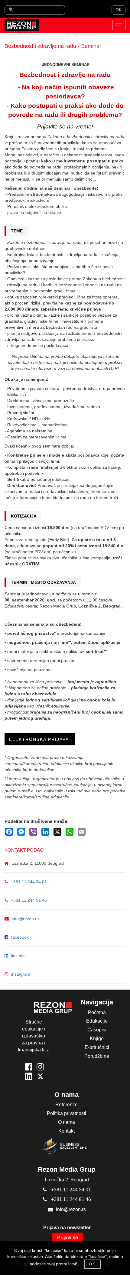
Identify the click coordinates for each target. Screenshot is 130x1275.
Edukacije (97, 1021)
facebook (20, 937)
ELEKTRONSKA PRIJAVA (40, 739)
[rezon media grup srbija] (22, 25)
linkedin (18, 955)
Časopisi (96, 1029)
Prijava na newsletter (67, 1227)
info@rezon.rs (25, 918)
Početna (97, 1012)
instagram (20, 974)
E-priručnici (97, 1047)
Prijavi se (67, 1237)
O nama (66, 1122)
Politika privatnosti (66, 1113)
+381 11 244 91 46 (29, 900)
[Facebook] (28, 1068)
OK (118, 9)
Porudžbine (96, 1056)
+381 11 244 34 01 (29, 881)
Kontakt (66, 1131)
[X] (40, 1077)
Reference (66, 1104)
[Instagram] (40, 1068)
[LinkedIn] (28, 1077)
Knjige (97, 1038)
